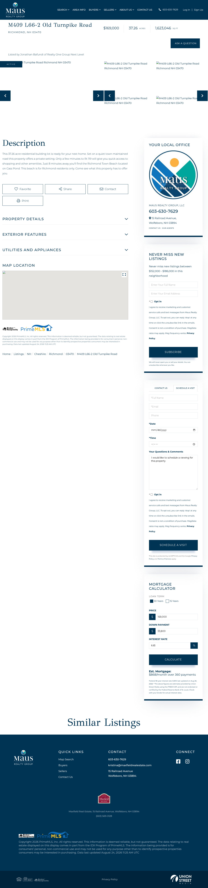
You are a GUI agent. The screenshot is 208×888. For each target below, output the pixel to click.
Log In (186, 9)
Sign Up (198, 9)
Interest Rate (158, 639)
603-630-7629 (170, 9)
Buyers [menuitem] (93, 9)
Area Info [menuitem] (79, 9)
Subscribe (173, 352)
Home (6, 354)
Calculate (173, 659)
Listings (19, 354)
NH (29, 354)
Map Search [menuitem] (66, 759)
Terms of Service (164, 559)
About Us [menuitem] (126, 9)
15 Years (174, 601)
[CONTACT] (185, 43)
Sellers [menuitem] (109, 9)
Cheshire (40, 354)
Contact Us (155, 228)
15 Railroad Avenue (122, 774)
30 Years (158, 601)
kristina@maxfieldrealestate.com (130, 765)
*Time (152, 438)
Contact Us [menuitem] (144, 9)
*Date (152, 423)
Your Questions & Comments (166, 451)
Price (152, 610)
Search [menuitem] (62, 9)
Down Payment (159, 624)
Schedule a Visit (185, 388)
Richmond (56, 354)
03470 (70, 354)
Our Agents (168, 228)
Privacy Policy (109, 879)
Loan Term (156, 596)
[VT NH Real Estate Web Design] (181, 879)
